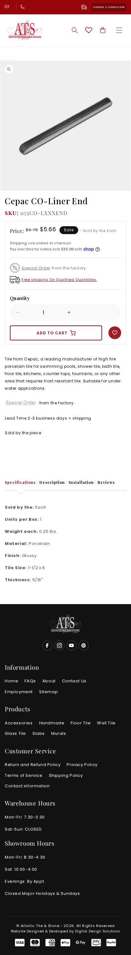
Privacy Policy (82, 765)
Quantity (20, 298)
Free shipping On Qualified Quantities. (59, 279)
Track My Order (86, 7)
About (49, 681)
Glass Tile (15, 733)
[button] (119, 30)
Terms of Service (24, 775)
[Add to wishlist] (114, 332)
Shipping (18, 243)
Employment (19, 692)
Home (11, 681)
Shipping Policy (66, 775)
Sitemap (48, 692)
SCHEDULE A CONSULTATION (109, 7)
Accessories (19, 723)
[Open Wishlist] (89, 30)
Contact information (27, 786)
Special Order (36, 268)
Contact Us (74, 681)
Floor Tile (81, 723)
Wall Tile (106, 723)
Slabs (38, 733)
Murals (58, 733)
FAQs (30, 681)
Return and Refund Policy (32, 765)
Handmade (52, 723)
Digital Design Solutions (97, 931)
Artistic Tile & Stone (40, 925)
